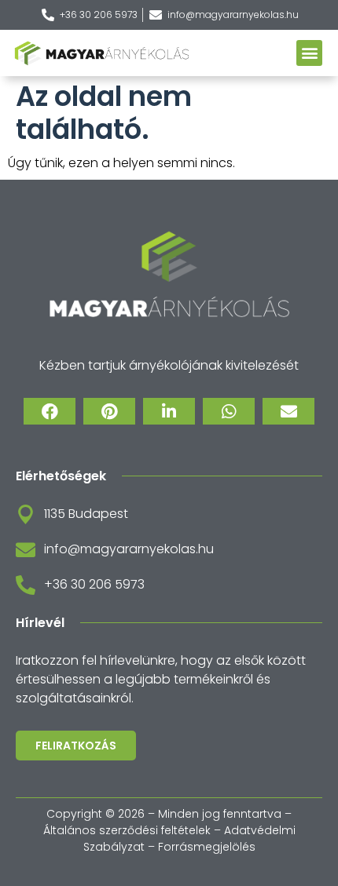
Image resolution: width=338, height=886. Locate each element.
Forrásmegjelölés (206, 847)
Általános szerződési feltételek (127, 830)
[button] (309, 53)
